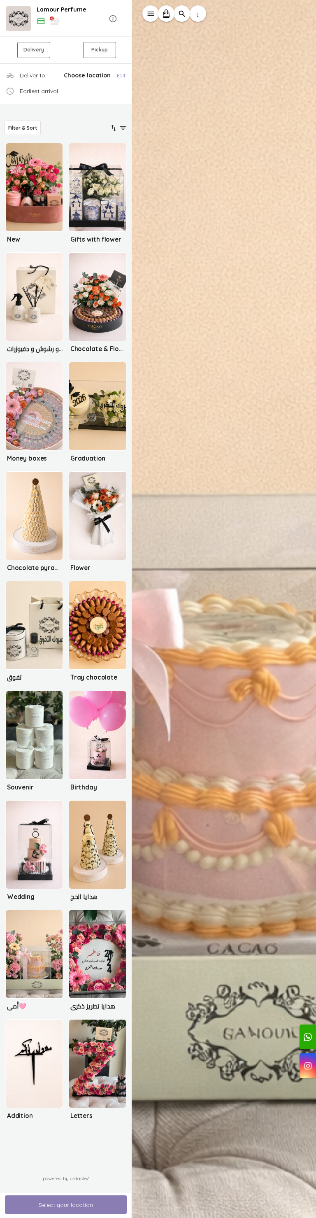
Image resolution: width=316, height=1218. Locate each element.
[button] (66, 18)
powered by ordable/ (66, 1178)
